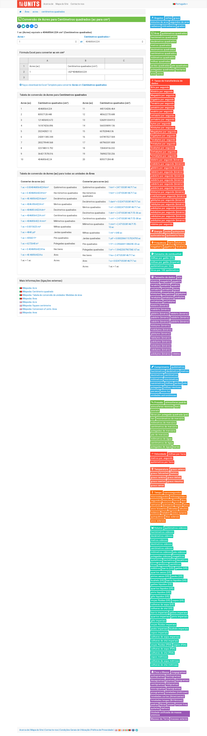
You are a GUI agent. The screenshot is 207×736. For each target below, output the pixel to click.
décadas (173, 508)
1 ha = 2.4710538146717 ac (122, 255)
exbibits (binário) (180, 317)
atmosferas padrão (175, 402)
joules (168, 231)
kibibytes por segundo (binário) (167, 192)
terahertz (181, 246)
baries (176, 446)
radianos (155, 26)
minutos (167, 500)
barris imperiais (159, 612)
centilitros (175, 564)
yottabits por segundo (163, 119)
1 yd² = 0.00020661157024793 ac (125, 238)
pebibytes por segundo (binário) (168, 208)
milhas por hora (176, 454)
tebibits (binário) (179, 313)
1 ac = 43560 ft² (28, 238)
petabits (165, 285)
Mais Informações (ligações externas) (41, 280)
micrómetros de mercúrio (170, 418)
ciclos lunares (179, 512)
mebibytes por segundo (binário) (168, 196)
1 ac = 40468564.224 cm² (33, 215)
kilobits (155, 281)
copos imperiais (159, 632)
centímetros (171, 375)
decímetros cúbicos (161, 544)
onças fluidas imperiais (163, 624)
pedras (154, 704)
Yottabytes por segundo (164, 156)
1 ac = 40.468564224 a (31, 255)
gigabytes (180, 293)
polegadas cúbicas (161, 556)
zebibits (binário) (160, 321)
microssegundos (160, 496)
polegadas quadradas (162, 69)
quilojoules (178, 231)
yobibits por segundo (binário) (167, 188)
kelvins (174, 473)
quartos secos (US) (161, 572)
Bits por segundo (160, 87)
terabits (155, 285)
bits (179, 277)
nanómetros (157, 383)
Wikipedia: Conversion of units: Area (39, 309)
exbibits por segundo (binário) (167, 180)
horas (177, 500)
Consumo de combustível (167, 254)
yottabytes (169, 301)
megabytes (168, 293)
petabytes (168, 297)
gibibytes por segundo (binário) (167, 200)
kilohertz (180, 242)
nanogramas (174, 688)
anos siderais (158, 520)
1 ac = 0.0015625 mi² (31, 226)
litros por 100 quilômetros (165, 270)
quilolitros (156, 560)
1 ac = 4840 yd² (28, 232)
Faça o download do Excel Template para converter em (64, 85)
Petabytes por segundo (163, 143)
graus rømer (157, 485)
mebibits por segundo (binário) (167, 164)
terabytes (156, 297)
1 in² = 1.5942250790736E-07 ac (124, 249)
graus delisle (174, 477)
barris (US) (168, 568)
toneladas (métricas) (176, 692)
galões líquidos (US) (161, 584)
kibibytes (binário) (160, 325)
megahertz (156, 246)
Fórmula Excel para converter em (42, 52)
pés (185, 383)
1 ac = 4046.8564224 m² (32, 204)
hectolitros (169, 560)
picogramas (157, 692)
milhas (169, 383)
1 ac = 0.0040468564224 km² (35, 187)
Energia (158, 231)
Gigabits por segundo (162, 99)
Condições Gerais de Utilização (75, 730)
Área (27, 11)
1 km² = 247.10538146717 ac (123, 187)
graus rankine (158, 477)
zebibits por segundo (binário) (167, 184)
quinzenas (167, 504)
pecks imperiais (159, 628)
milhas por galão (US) (162, 258)
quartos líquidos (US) (162, 588)
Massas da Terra (160, 719)
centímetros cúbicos (162, 548)
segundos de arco (179, 22)
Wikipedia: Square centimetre (36, 305)
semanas (156, 504)
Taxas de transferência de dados (166, 82)
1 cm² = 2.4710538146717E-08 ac (125, 218)
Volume (158, 528)
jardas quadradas (160, 65)
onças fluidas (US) (161, 600)
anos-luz (165, 391)
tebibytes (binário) (160, 337)
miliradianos (168, 26)
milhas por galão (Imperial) (165, 262)
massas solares (178, 719)
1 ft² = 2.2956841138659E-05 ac (124, 244)
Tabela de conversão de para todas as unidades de (57, 173)
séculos (183, 508)
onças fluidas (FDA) (161, 644)
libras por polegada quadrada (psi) (169, 414)
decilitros (163, 564)
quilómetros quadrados (174, 33)
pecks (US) (177, 576)
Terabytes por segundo (163, 139)
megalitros (178, 556)
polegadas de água (161, 446)
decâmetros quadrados (163, 41)
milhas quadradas (160, 61)
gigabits (176, 281)
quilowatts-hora (175, 235)
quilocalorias (158, 235)
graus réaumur (175, 481)
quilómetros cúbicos (176, 528)
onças (171, 704)
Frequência (160, 242)
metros (185, 371)
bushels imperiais (178, 628)
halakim (166, 512)
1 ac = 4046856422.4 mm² (33, 221)
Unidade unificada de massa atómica (166, 713)
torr (153, 418)
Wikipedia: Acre (29, 288)
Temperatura (161, 469)
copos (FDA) (180, 644)
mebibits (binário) (160, 309)
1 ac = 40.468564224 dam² (34, 198)
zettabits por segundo (163, 115)
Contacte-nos (77, 4)
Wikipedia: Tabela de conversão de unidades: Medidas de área (52, 295)
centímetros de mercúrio (164, 426)
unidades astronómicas (163, 395)
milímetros (156, 379)
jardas (178, 383)
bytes (176, 289)
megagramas (178, 672)
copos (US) (178, 600)
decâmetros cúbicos (162, 536)
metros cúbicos (159, 540)
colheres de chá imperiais (164, 640)
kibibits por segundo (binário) (167, 159)
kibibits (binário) (160, 305)
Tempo (158, 492)
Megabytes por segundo (164, 131)
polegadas (156, 387)
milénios (155, 512)
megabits (165, 281)
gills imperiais (158, 620)
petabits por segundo (162, 107)
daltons (165, 708)
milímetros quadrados (163, 57)
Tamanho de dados (164, 277)
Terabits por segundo (162, 103)
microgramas (158, 688)
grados (181, 26)
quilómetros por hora (162, 462)
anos (186, 504)
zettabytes (156, 301)
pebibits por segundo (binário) (167, 176)
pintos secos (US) (160, 576)
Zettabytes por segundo (164, 151)
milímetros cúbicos (161, 552)
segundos (156, 500)
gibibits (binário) (160, 313)
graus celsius (178, 469)
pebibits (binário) (160, 317)
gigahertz (169, 246)
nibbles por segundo (162, 224)
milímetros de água (161, 438)
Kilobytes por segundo (163, 127)
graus (177, 18)
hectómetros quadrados (164, 37)
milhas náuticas (172, 387)
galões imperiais (178, 612)
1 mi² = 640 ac (115, 233)
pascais (155, 410)
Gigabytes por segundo (163, 135)
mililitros (155, 568)
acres (35, 11)
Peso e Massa (161, 672)
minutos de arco (159, 22)
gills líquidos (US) (160, 596)
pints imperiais (180, 616)
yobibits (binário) (180, 321)
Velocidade (160, 454)
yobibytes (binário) (161, 354)
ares (153, 73)
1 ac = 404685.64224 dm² (33, 210)
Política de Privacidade (102, 730)
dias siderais (172, 516)
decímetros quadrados (163, 49)
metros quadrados (161, 45)
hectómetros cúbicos (162, 532)
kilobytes (155, 293)
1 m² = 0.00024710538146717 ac (124, 207)
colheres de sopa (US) (162, 604)
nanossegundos (172, 492)
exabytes (179, 297)
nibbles (176, 354)
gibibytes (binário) (160, 333)
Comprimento (161, 367)
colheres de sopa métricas (165, 661)
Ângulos (158, 18)
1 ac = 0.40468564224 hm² (34, 193)
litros (153, 564)
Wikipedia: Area (29, 312)
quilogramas (157, 676)
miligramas (172, 684)
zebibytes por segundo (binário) (168, 216)
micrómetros (171, 379)
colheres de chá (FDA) (162, 653)
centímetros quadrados (53, 11)
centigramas (157, 684)
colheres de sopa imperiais (165, 636)
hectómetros (158, 371)
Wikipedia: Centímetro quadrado (37, 291)
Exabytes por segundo (162, 147)
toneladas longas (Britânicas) (167, 700)
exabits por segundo (162, 111)
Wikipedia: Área (29, 298)
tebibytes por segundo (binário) (168, 204)
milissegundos (178, 496)
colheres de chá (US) (162, 608)
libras (163, 704)
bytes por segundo (161, 123)
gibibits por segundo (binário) (167, 168)
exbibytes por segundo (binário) (168, 212)
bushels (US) (157, 580)
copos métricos (159, 656)
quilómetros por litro (162, 266)
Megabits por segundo (163, 95)
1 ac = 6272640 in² (29, 243)
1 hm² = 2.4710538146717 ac (123, 193)
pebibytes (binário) (161, 341)
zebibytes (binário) (161, 349)
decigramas (182, 680)
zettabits (155, 289)
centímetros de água (162, 442)
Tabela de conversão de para (53, 94)
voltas (168, 18)
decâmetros (172, 371)
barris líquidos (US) (176, 580)
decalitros (182, 560)
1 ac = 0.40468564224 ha (33, 249)
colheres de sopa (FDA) (163, 648)
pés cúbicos (179, 552)
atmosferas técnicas (162, 406)
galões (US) (181, 568)
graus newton (158, 481)
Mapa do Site (62, 4)
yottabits (167, 289)
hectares (180, 69)
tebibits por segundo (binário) (167, 172)
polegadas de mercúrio (163, 430)
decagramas (157, 680)
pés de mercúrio (159, 434)
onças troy (181, 704)
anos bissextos (159, 508)
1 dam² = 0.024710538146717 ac (124, 201)
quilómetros (177, 367)
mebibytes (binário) (161, 329)
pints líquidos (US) (161, 592)
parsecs (155, 391)
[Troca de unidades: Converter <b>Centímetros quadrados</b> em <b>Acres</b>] (81, 41)
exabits (175, 285)
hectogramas (173, 676)
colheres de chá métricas (164, 665)
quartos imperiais (160, 616)
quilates (155, 708)
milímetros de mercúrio (163, 422)
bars (177, 406)
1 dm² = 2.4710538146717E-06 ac (125, 213)
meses (178, 504)
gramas (170, 680)
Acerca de (48, 4)
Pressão (158, 402)
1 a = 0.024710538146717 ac (122, 261)
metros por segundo (162, 458)
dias (183, 500)
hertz (171, 242)
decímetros (157, 375)
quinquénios (157, 516)
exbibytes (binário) (161, 345)
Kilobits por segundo (162, 91)
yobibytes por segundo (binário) (168, 220)
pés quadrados (180, 65)
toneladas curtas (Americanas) (167, 696)
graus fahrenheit (160, 473)
